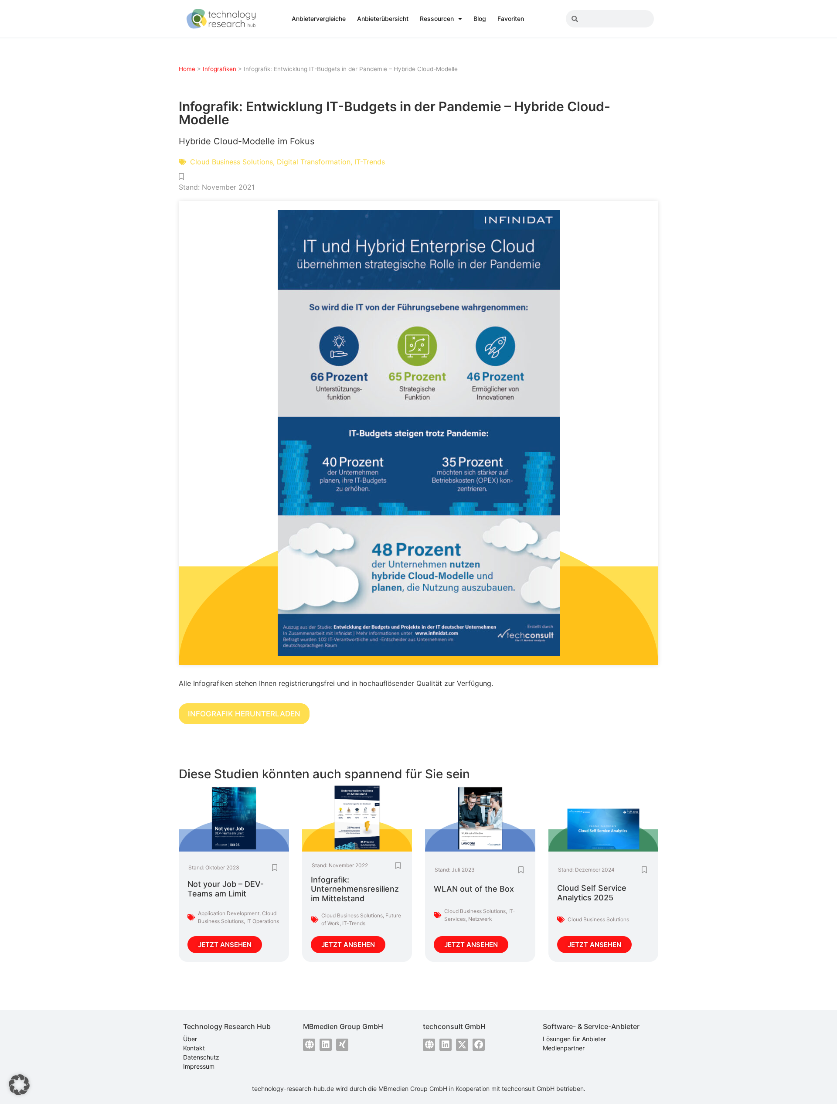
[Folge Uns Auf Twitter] (462, 1045)
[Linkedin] (326, 1045)
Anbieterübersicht (382, 18)
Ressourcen (437, 18)
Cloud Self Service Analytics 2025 (591, 892)
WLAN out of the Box (474, 888)
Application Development (228, 913)
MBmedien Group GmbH (412, 1088)
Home (187, 68)
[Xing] (342, 1045)
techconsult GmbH (528, 1088)
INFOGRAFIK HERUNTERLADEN (244, 713)
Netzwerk (480, 919)
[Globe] (309, 1045)
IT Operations (262, 921)
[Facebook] (479, 1045)
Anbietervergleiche (319, 18)
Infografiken (219, 68)
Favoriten (510, 18)
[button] (19, 1085)
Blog (479, 18)
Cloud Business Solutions (231, 161)
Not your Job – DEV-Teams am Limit (225, 888)
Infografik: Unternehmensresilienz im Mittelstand (355, 889)
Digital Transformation (313, 161)
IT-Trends (369, 161)
